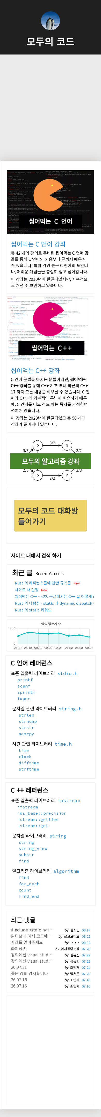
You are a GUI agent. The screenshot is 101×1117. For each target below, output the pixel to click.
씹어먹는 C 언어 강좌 (38, 243)
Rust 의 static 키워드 (33, 609)
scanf (23, 686)
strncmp (28, 721)
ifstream (27, 806)
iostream (68, 800)
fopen (23, 698)
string (57, 836)
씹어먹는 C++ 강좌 (35, 370)
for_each (29, 883)
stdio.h (67, 673)
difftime (29, 762)
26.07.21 (19, 967)
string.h (70, 709)
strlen (26, 715)
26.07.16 (19, 979)
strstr (26, 727)
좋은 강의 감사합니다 (29, 973)
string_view (33, 848)
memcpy (26, 733)
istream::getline (38, 819)
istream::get (32, 825)
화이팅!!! (18, 948)
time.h (63, 744)
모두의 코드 (50, 41)
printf (25, 679)
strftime (29, 769)
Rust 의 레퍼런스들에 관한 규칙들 (43, 582)
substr (26, 854)
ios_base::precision (42, 813)
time (24, 750)
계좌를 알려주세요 (27, 942)
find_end (29, 896)
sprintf (26, 692)
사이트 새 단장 (27, 589)
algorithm (66, 871)
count (25, 890)
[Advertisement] (50, 107)
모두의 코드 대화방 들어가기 (48, 515)
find (24, 860)
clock (25, 756)
